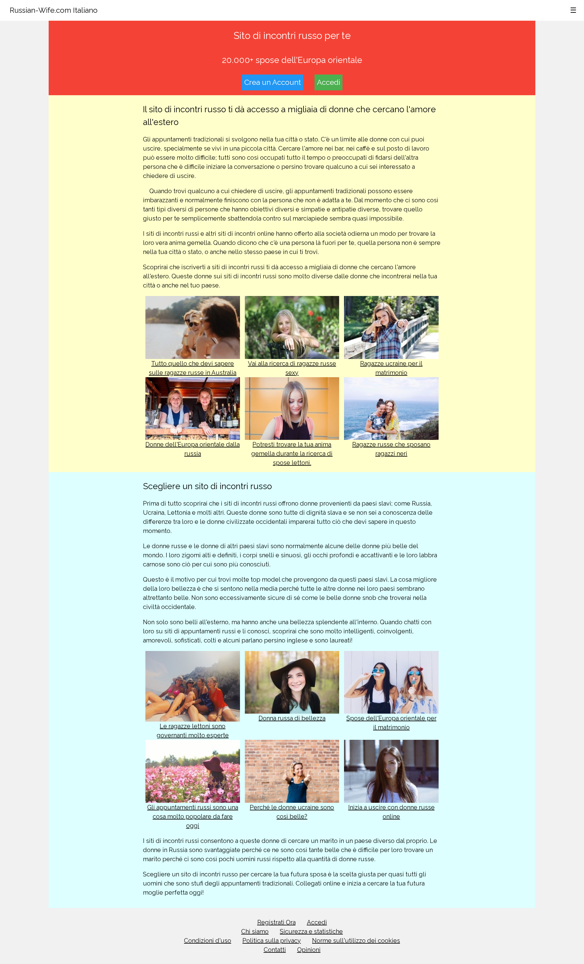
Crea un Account (272, 82)
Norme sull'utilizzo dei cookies (356, 940)
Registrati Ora (276, 922)
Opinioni (309, 949)
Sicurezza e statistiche (311, 931)
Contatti (275, 949)
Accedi (328, 82)
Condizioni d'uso (207, 940)
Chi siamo (255, 931)
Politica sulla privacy (271, 940)
